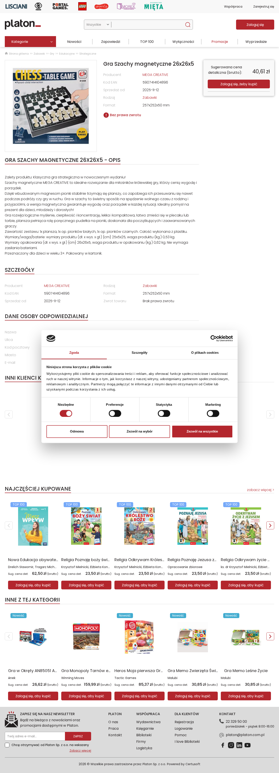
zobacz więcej (259, 489)
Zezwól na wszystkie (202, 431)
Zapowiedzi (110, 41)
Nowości (74, 41)
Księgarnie (145, 728)
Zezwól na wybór (140, 431)
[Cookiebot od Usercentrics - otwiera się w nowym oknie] (214, 338)
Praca (113, 728)
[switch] (115, 413)
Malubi (172, 678)
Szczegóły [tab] (140, 353)
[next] (270, 414)
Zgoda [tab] (74, 353)
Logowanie (184, 728)
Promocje (219, 41)
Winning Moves (72, 678)
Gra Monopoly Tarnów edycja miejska (98, 670)
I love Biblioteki (187, 741)
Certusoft (192, 764)
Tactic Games (125, 678)
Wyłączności (183, 41)
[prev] (9, 414)
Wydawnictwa (148, 721)
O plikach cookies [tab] (205, 353)
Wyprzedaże (256, 41)
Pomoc (181, 735)
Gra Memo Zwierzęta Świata (195, 670)
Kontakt (115, 735)
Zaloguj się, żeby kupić (238, 84)
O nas (113, 721)
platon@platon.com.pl (245, 734)
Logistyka (144, 748)
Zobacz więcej (80, 750)
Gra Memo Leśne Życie (246, 670)
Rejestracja (184, 721)
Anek (11, 678)
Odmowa (77, 431)
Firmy (141, 741)
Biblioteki (143, 735)
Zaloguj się (255, 24)
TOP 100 (147, 41)
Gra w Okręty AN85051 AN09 (35, 670)
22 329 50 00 (236, 721)
